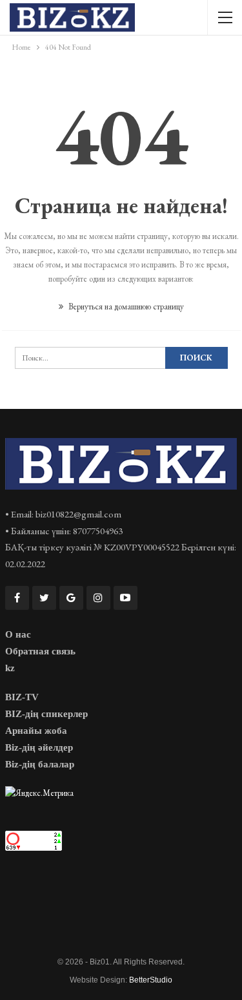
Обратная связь (40, 651)
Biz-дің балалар (39, 764)
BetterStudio (150, 979)
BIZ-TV (22, 697)
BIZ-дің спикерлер (46, 714)
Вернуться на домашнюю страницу (125, 306)
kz (10, 668)
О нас (18, 634)
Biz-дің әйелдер (39, 747)
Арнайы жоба (36, 730)
